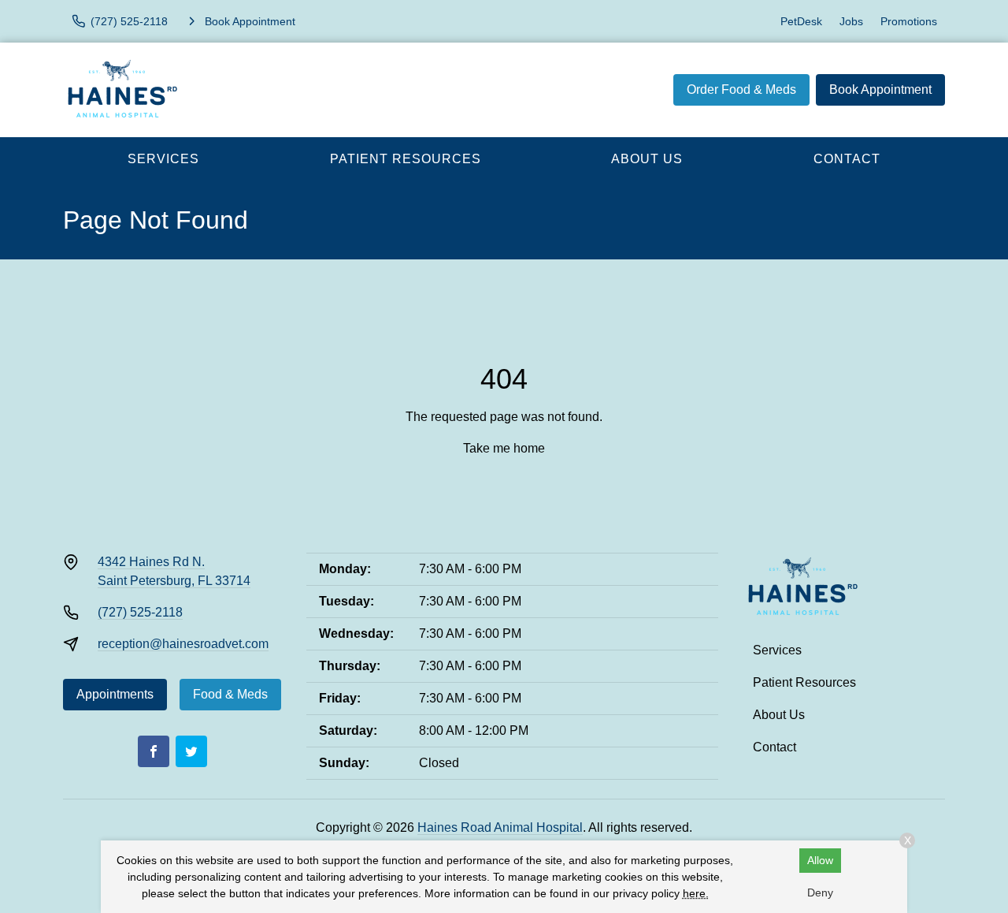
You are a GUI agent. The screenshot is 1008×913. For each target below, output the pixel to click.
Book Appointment (880, 89)
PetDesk (801, 21)
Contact (846, 159)
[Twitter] (191, 751)
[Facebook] (153, 751)
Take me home (504, 448)
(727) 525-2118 (140, 612)
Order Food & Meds (741, 89)
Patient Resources (405, 159)
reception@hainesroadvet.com (183, 643)
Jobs (851, 21)
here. (696, 893)
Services (163, 159)
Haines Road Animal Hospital (500, 827)
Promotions (908, 21)
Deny (820, 892)
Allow (820, 860)
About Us (647, 159)
